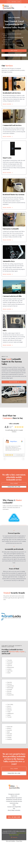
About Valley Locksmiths (14, 810)
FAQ (14, 808)
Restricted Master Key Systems (14, 798)
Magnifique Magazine (13, 441)
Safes (14, 805)
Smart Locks (14, 796)
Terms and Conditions (10, 841)
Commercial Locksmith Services (14, 801)
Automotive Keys (14, 803)
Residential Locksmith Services (14, 799)
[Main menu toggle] (25, 6)
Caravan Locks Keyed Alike (14, 807)
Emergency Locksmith (14, 794)
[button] (14, 1)
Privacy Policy (19, 841)
